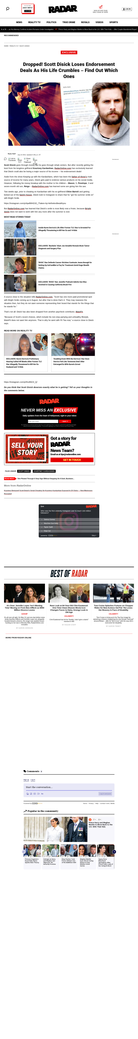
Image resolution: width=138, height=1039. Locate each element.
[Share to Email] (35, 159)
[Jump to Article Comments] (5, 159)
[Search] (7, 10)
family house (25, 195)
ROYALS (85, 22)
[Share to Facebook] (12, 159)
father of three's (79, 177)
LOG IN (128, 9)
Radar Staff (12, 154)
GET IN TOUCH (72, 460)
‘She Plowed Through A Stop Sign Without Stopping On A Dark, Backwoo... (45, 478)
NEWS (19, 22)
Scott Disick (24, 46)
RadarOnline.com (62, 168)
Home (6, 46)
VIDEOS (99, 22)
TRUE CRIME (68, 22)
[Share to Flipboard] (27, 159)
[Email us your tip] (28, 13)
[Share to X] (20, 159)
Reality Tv (14, 46)
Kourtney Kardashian (44, 471)
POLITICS (51, 22)
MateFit (79, 312)
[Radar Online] (63, 9)
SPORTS (113, 22)
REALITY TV (34, 22)
